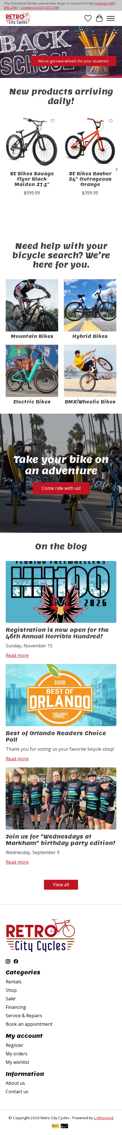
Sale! (10, 999)
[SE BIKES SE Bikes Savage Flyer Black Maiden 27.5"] (32, 141)
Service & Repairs (24, 1015)
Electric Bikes (32, 402)
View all (61, 884)
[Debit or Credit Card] (64, 1126)
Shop (11, 990)
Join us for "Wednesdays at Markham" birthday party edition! (60, 840)
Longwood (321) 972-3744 (40, 7)
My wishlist (17, 1062)
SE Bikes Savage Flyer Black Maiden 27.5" (32, 179)
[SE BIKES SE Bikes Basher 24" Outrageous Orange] (90, 141)
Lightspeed (103, 1117)
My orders (17, 1054)
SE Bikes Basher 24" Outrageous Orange (90, 179)
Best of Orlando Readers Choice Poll (56, 736)
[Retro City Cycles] (18, 18)
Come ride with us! (61, 488)
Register (15, 1045)
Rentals (14, 982)
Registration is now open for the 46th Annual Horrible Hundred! (57, 633)
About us (15, 1083)
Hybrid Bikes (90, 336)
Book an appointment (29, 1024)
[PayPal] (55, 1126)
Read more (17, 655)
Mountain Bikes (32, 336)
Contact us (17, 1091)
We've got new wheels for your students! (73, 60)
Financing (16, 1007)
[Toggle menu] (110, 18)
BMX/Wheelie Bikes (90, 402)
